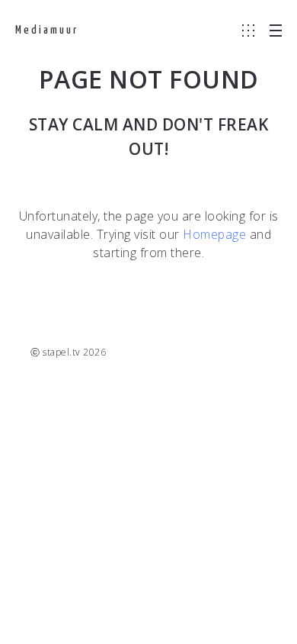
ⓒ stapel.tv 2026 (68, 352)
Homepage (214, 234)
